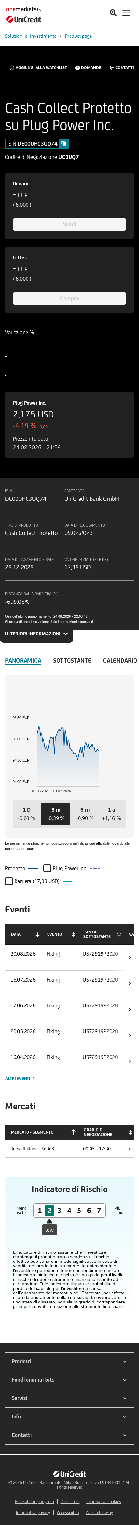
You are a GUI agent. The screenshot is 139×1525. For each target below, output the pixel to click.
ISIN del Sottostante (97, 934)
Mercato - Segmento (32, 1132)
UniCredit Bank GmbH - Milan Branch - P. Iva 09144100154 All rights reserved (77, 1484)
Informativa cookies (103, 1501)
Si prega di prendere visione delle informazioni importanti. (49, 621)
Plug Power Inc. (29, 403)
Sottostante (72, 660)
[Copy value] (63, 143)
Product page (78, 36)
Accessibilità (68, 1512)
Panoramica (23, 660)
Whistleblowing (99, 1512)
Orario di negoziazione (98, 1132)
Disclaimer (70, 1501)
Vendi (69, 224)
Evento (54, 934)
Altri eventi (18, 1078)
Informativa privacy (33, 1512)
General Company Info (34, 1501)
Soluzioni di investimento (31, 36)
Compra (69, 298)
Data (16, 934)
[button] (26, 814)
